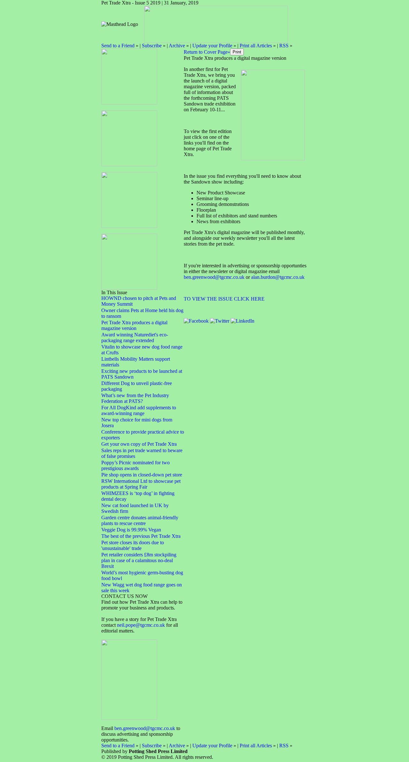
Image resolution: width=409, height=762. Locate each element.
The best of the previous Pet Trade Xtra (141, 536)
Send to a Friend (118, 45)
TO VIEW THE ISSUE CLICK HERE (224, 299)
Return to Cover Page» (207, 52)
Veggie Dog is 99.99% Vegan (131, 529)
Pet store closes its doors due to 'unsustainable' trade (132, 545)
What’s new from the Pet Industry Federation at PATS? (135, 398)
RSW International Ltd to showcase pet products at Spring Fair (141, 484)
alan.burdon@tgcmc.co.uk (278, 277)
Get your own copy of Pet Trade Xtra (139, 444)
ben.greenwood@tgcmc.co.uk (144, 728)
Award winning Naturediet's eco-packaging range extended (134, 337)
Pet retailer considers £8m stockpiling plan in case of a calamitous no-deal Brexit (138, 560)
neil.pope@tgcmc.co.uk (141, 625)
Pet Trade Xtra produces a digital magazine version (134, 325)
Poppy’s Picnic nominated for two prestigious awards (135, 465)
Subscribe (152, 45)
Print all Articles (256, 45)
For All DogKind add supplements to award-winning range (138, 410)
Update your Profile (212, 45)
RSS (284, 45)
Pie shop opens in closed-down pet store (141, 474)
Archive (177, 45)
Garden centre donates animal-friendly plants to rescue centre (139, 520)
